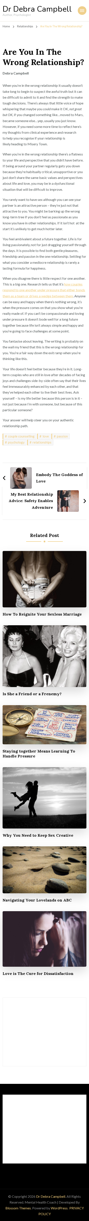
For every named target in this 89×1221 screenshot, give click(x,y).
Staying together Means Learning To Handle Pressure (39, 754)
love (46, 436)
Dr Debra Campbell (37, 9)
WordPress (59, 1208)
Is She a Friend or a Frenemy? (32, 693)
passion (62, 436)
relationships (42, 442)
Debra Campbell (16, 73)
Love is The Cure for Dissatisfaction (38, 973)
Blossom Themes (18, 1208)
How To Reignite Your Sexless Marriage (42, 614)
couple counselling (21, 436)
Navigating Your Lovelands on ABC (37, 900)
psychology (16, 442)
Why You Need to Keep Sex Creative (38, 835)
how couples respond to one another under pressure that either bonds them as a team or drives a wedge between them (44, 290)
